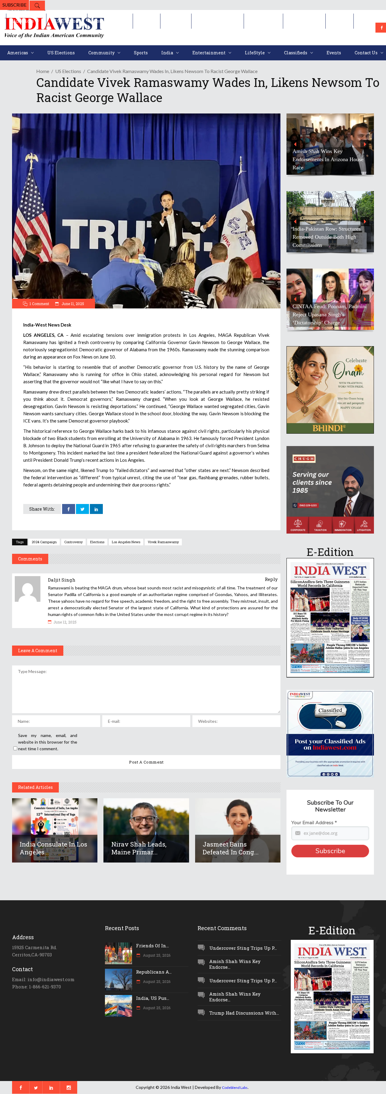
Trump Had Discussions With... (244, 1013)
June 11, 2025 (72, 303)
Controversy (73, 542)
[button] (330, 144)
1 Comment (39, 303)
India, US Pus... (152, 998)
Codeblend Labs (235, 1087)
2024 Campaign (44, 542)
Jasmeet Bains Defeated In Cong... (231, 848)
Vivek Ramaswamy (163, 542)
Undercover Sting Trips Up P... (243, 948)
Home (42, 71)
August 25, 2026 (156, 955)
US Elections (68, 71)
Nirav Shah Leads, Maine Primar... (138, 848)
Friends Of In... (152, 945)
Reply (271, 579)
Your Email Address (314, 822)
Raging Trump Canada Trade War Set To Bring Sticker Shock (329, 163)
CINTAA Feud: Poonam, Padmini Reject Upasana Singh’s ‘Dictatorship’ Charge (330, 314)
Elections (97, 542)
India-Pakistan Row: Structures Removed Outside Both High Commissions (327, 237)
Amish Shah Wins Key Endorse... (235, 964)
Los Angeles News (126, 542)
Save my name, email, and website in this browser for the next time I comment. (47, 742)
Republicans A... (154, 972)
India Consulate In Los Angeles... (53, 848)
